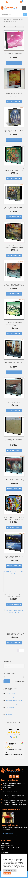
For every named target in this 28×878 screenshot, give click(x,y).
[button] (27, 1)
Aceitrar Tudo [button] (7, 873)
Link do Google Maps (7, 833)
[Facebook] (10, 776)
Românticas (9, 711)
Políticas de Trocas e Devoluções (10, 848)
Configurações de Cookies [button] (10, 870)
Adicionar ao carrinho (14, 63)
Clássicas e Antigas (10, 697)
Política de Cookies (6, 850)
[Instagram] (14, 776)
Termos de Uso (5, 852)
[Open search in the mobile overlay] (14, 14)
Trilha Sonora (9, 714)
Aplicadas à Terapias (11, 693)
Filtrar (7, 681)
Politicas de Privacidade (8, 846)
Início (5, 19)
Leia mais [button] (7, 756)
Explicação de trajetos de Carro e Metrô (12, 835)
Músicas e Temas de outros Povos (14, 700)
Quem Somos (5, 843)
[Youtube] (17, 776)
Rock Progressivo (10, 707)
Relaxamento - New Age (11, 704)
